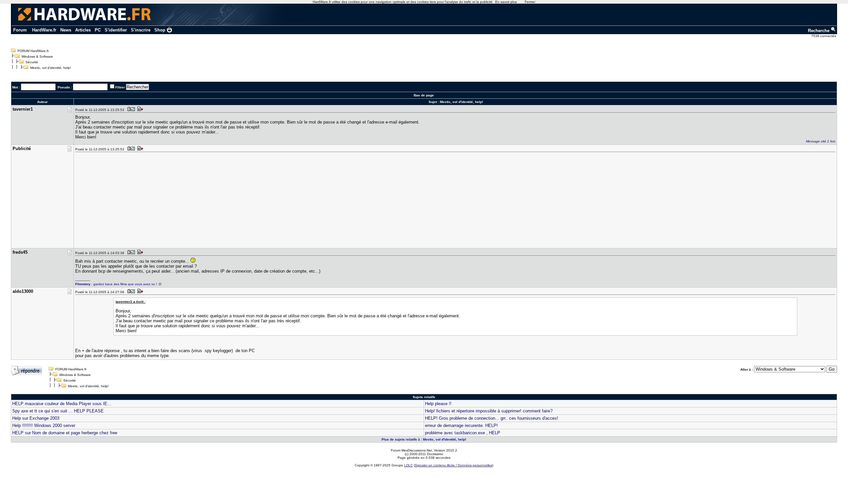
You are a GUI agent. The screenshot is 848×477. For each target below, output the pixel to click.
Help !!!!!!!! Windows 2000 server (43, 425)
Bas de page (424, 95)
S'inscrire (140, 29)
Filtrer (120, 87)
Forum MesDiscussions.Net (411, 450)
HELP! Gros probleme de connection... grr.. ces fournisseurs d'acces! (491, 418)
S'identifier (116, 29)
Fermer (530, 2)
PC (98, 29)
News (65, 29)
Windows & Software (37, 56)
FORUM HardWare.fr (33, 51)
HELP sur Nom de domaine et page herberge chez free (64, 432)
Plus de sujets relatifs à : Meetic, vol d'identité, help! (424, 439)
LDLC (408, 465)
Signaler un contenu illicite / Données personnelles (453, 465)
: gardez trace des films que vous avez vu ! (116, 284)
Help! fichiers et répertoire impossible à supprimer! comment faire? (489, 410)
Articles (83, 29)
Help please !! (438, 403)
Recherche (819, 30)
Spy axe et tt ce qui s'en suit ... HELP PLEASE (58, 410)
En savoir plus (506, 2)
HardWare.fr (44, 29)
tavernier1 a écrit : (130, 301)
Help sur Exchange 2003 (35, 418)
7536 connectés (824, 36)
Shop (159, 29)
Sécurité (32, 62)
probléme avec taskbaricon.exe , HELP (462, 432)
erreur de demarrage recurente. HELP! (461, 425)
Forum (20, 29)
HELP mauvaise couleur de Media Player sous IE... (61, 403)
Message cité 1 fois (820, 141)
